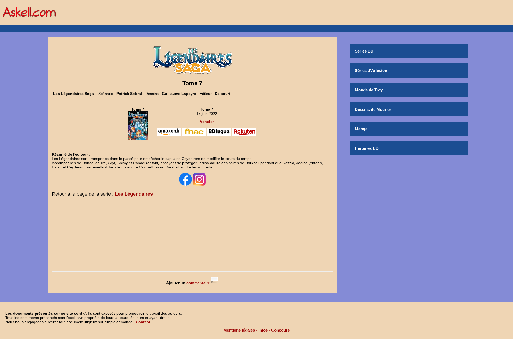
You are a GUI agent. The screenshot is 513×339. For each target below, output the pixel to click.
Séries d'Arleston (371, 70)
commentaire (198, 283)
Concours (280, 330)
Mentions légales (239, 330)
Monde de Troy (369, 90)
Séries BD (364, 51)
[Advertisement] (192, 235)
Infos (263, 330)
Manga (361, 129)
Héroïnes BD (367, 148)
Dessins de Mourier (373, 109)
